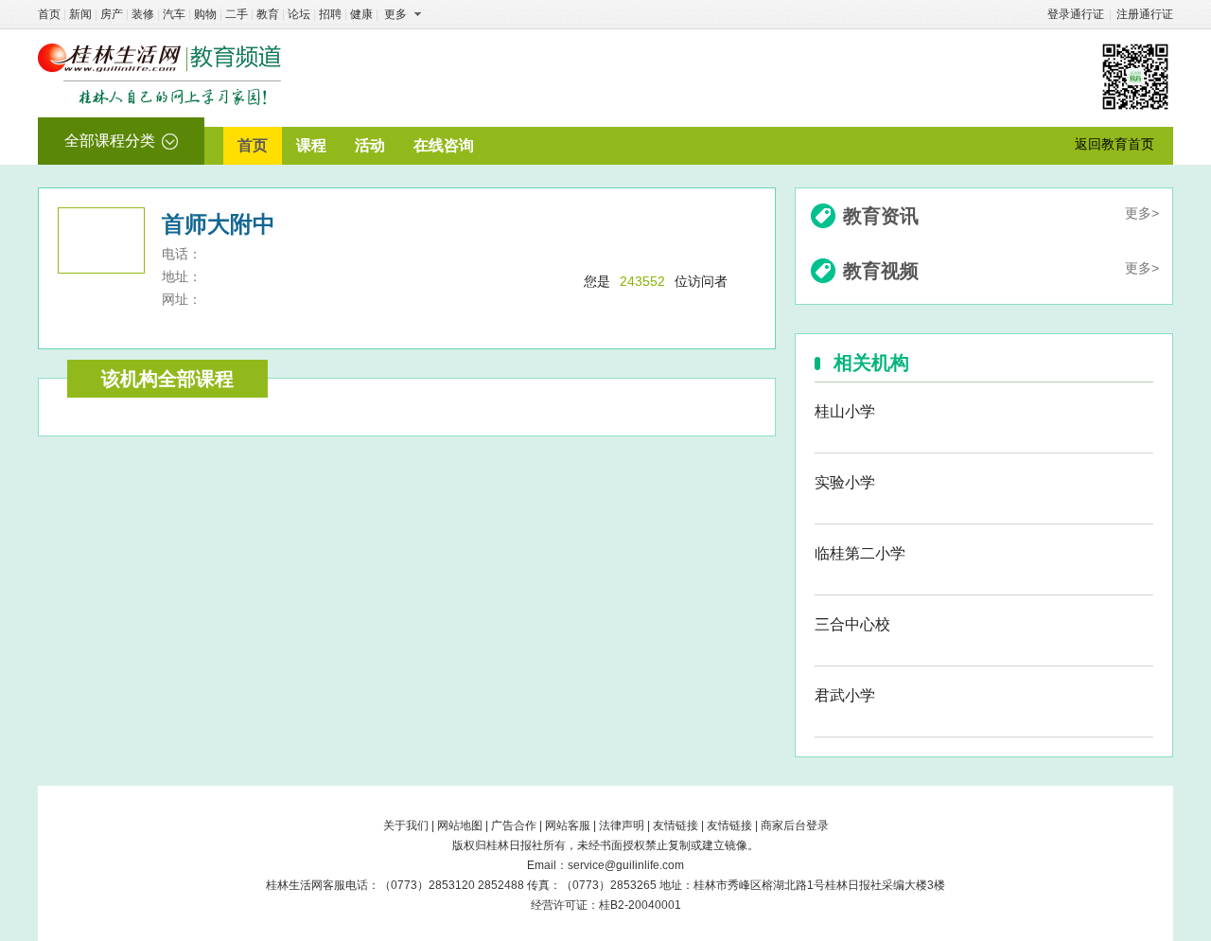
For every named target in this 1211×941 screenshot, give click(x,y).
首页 (49, 14)
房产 (111, 14)
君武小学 (845, 695)
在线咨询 (443, 145)
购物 (205, 14)
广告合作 (513, 825)
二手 (236, 14)
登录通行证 (1075, 14)
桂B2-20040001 (640, 905)
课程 (311, 145)
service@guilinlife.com (626, 865)
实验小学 (845, 482)
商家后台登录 (795, 825)
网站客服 (567, 825)
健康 (361, 14)
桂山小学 (845, 411)
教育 (267, 14)
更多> (1142, 213)
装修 (143, 14)
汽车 (174, 14)
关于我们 (406, 825)
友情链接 (675, 825)
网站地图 (460, 825)
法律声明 (621, 825)
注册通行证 (1144, 14)
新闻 (80, 14)
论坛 (299, 14)
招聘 (330, 14)
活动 (370, 145)
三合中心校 (852, 624)
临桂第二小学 (860, 553)
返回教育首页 (1114, 143)
